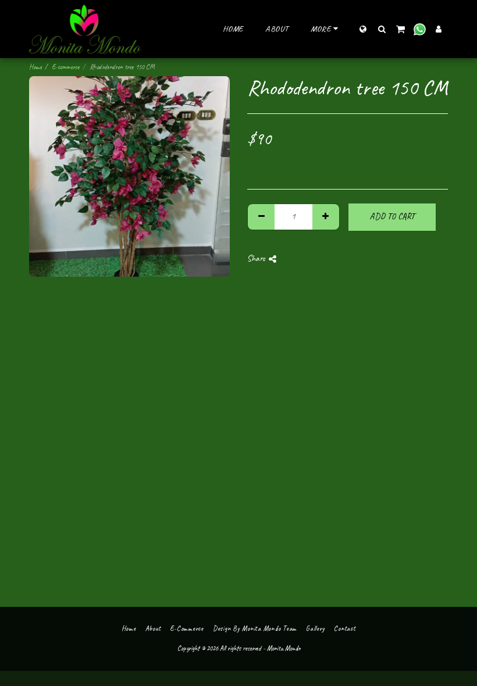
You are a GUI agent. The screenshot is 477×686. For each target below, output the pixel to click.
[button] (381, 28)
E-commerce (66, 67)
